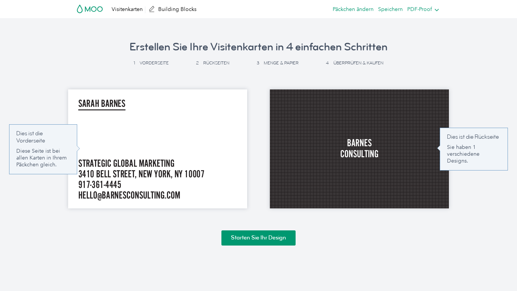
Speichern (390, 9)
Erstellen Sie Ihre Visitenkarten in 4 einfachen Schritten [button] (258, 47)
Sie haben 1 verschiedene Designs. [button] (463, 154)
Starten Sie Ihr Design (258, 237)
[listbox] (421, 9)
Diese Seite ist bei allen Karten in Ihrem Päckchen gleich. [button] (41, 157)
